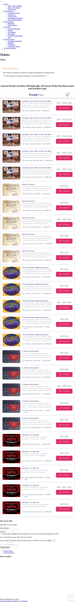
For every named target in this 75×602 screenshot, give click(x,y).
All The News (12, 16)
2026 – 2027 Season (14, 8)
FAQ (9, 37)
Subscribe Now (5, 547)
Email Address (4, 528)
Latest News (12, 15)
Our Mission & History (15, 41)
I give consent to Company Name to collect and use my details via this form (23, 540)
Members (11, 43)
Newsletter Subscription (15, 18)
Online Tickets (12, 25)
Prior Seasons (12, 9)
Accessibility (12, 32)
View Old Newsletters (14, 20)
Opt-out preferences (10, 48)
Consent (2, 532)
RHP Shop (11, 23)
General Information (14, 29)
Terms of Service (9, 553)
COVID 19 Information (15, 36)
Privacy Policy (8, 551)
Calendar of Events (14, 13)
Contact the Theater (14, 46)
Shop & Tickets (8, 22)
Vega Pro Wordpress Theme (8, 601)
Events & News (9, 11)
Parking (10, 30)
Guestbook (11, 44)
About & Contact (9, 39)
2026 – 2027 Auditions (15, 6)
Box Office (11, 34)
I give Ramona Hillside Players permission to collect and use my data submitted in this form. (30, 534)
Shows (6, 4)
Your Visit (7, 27)
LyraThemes (23, 601)
